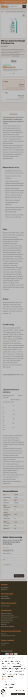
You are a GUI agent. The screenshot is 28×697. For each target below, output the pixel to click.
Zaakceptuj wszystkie (17, 694)
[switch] (3, 695)
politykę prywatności (7, 676)
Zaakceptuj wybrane (19, 690)
